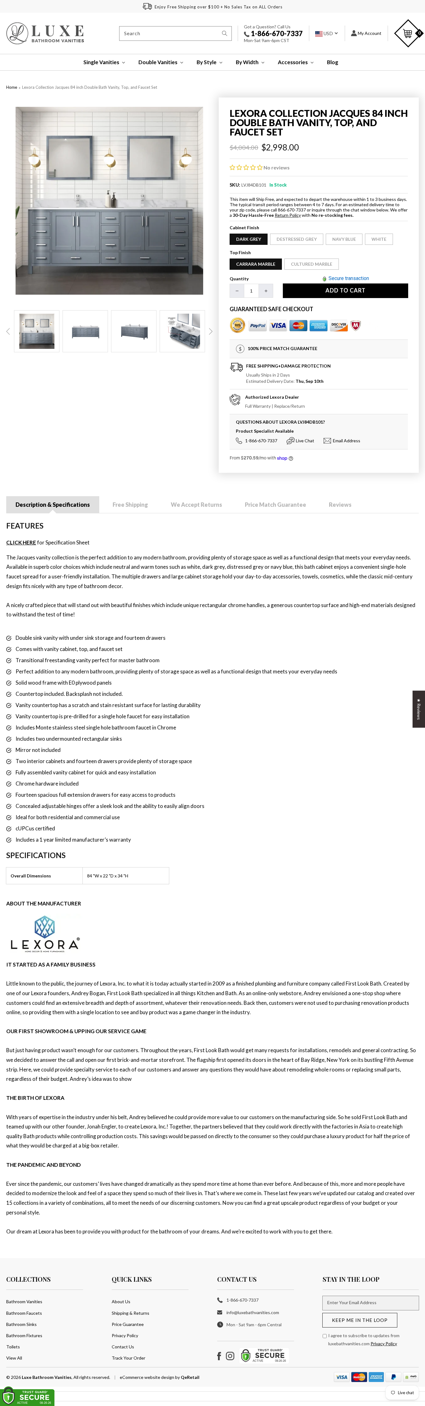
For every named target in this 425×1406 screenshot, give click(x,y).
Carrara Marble (255, 264)
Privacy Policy (125, 1335)
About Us (121, 1301)
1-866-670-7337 (276, 33)
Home (11, 87)
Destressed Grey (297, 239)
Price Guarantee (128, 1324)
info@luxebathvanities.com (253, 1312)
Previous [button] (8, 331)
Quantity (239, 278)
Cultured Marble (311, 264)
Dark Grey (248, 239)
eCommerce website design (147, 1377)
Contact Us (123, 1346)
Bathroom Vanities (24, 1301)
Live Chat (305, 440)
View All (14, 1358)
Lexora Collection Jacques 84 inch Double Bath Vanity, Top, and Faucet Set (89, 87)
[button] (100, 62)
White (378, 239)
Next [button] (211, 331)
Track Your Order (128, 1358)
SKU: (235, 185)
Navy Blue (344, 239)
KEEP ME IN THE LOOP (360, 1320)
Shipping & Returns (130, 1313)
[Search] (224, 33)
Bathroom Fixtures (24, 1335)
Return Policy (288, 215)
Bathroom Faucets (24, 1313)
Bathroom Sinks (21, 1324)
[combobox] (175, 33)
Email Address (346, 440)
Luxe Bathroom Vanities (47, 1377)
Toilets (13, 1346)
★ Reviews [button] (419, 709)
